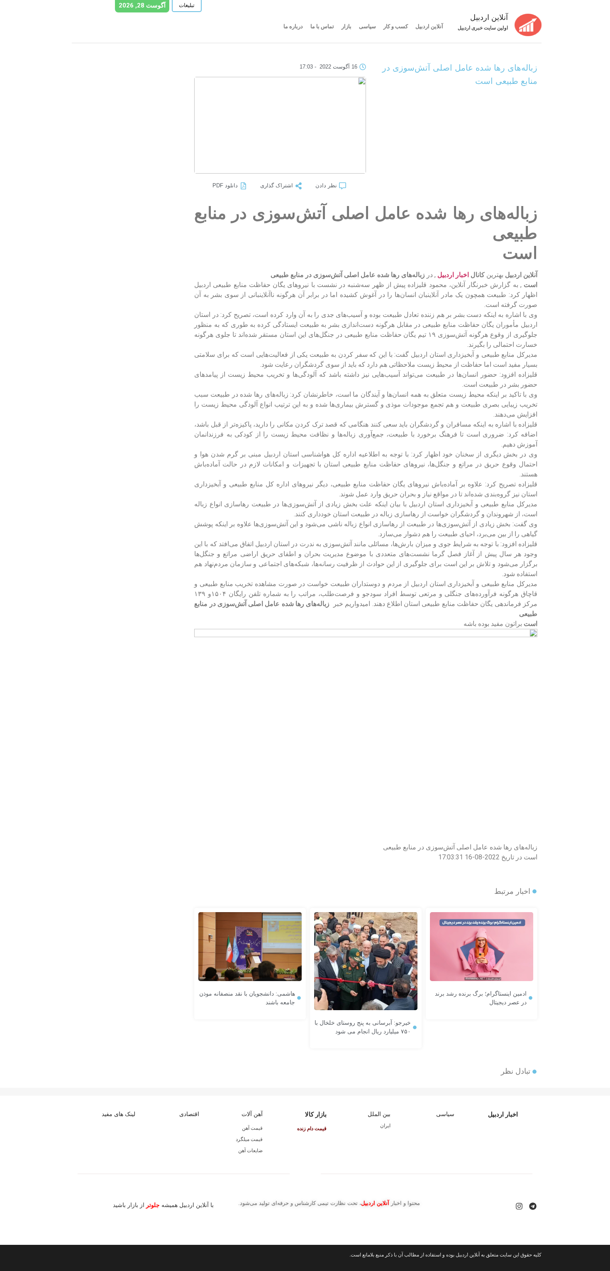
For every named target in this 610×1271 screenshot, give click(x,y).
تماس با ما (322, 26)
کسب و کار (395, 26)
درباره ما (293, 26)
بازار (346, 26)
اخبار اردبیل (453, 275)
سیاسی (367, 26)
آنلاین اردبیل (429, 26)
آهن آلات (252, 1114)
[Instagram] (519, 1206)
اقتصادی (189, 1114)
